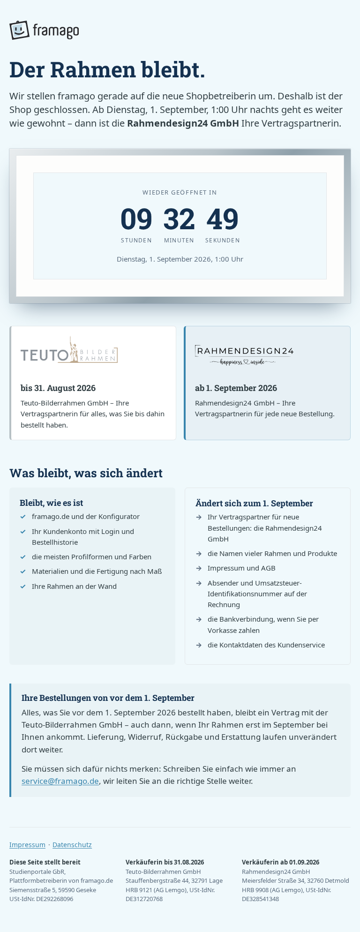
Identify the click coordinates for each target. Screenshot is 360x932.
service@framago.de (60, 780)
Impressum (27, 844)
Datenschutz (72, 844)
